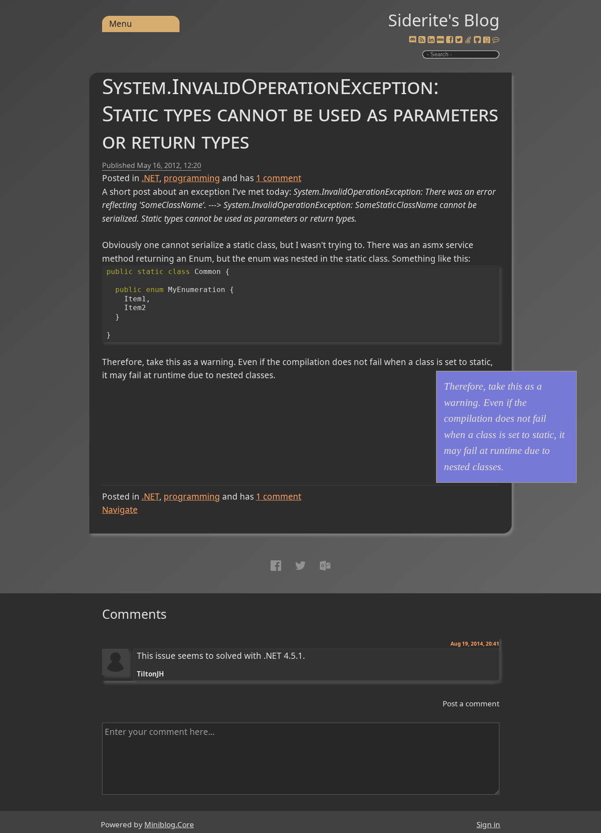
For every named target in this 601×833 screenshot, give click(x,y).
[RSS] (421, 40)
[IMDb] (440, 40)
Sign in (488, 824)
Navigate (120, 509)
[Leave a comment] (495, 40)
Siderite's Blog (443, 19)
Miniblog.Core (169, 824)
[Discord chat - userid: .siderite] (412, 40)
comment (278, 178)
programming (192, 178)
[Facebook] (449, 40)
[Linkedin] (431, 40)
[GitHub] (477, 40)
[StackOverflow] (468, 40)
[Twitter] (458, 40)
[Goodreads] (486, 40)
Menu (120, 23)
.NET (150, 178)
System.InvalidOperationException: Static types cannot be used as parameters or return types (300, 113)
